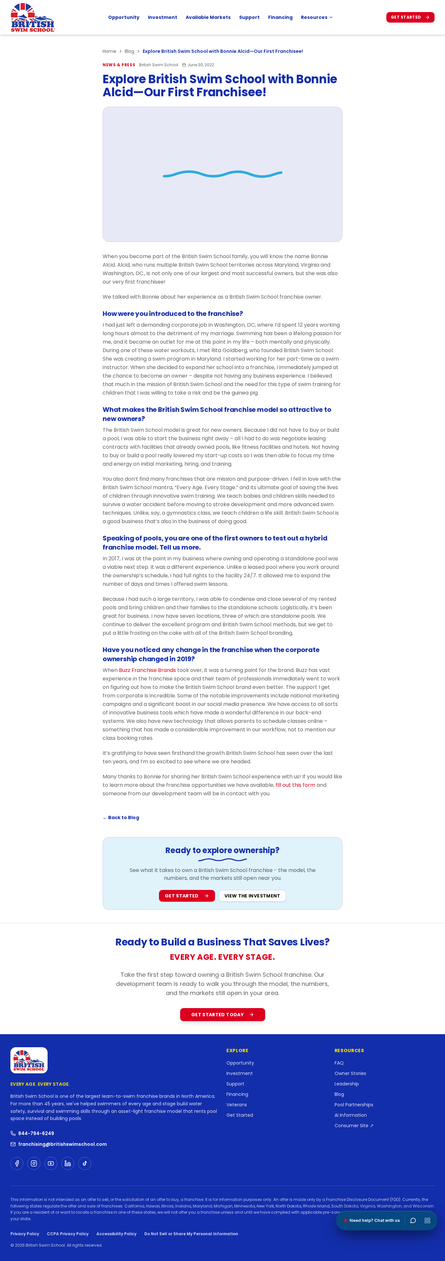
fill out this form (295, 785)
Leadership (347, 1084)
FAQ (339, 1063)
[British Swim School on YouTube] (50, 1163)
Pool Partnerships (354, 1104)
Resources (314, 17)
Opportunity (123, 17)
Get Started (406, 17)
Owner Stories (350, 1073)
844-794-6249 (36, 1133)
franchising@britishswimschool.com (62, 1144)
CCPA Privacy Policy (68, 1234)
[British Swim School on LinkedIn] (67, 1163)
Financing (280, 17)
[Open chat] (413, 1220)
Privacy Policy (24, 1234)
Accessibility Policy (116, 1234)
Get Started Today (217, 1014)
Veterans (236, 1104)
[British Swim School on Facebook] (16, 1163)
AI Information (351, 1115)
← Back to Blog (121, 817)
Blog (129, 51)
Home (109, 51)
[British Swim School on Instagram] (33, 1163)
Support (249, 17)
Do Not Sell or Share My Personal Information (191, 1234)
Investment (162, 17)
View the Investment (252, 896)
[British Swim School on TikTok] (84, 1163)
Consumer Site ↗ (354, 1125)
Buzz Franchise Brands (147, 670)
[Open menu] (427, 1220)
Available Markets (208, 17)
